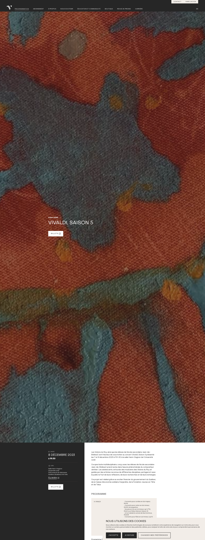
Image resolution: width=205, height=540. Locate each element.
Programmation (22, 9)
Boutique (109, 9)
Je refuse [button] (129, 535)
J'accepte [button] (113, 535)
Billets (54, 233)
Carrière (139, 9)
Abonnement (38, 9)
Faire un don (191, 1)
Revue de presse (124, 9)
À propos (52, 9)
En (197, 9)
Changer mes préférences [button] (154, 535)
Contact (177, 1)
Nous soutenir (66, 9)
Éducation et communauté (89, 9)
